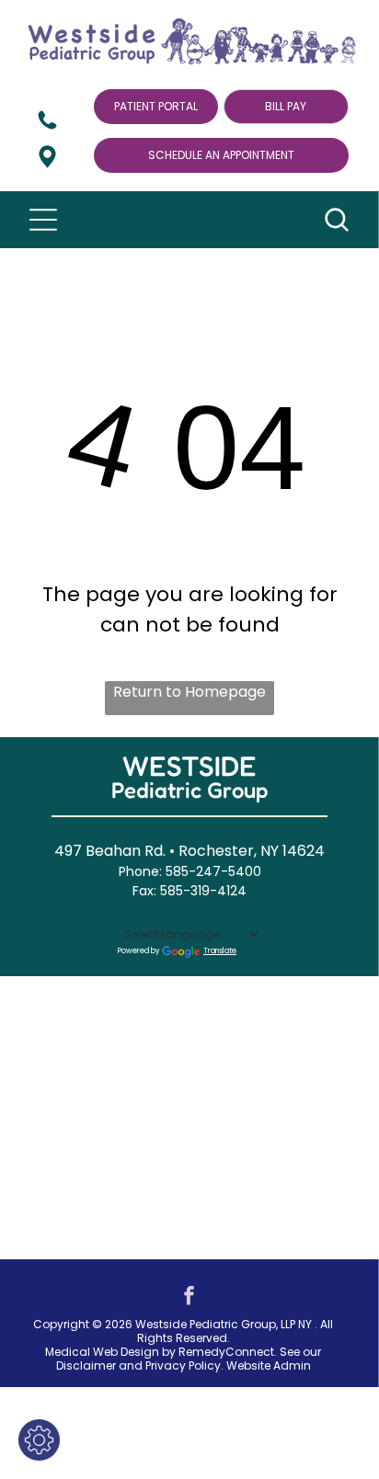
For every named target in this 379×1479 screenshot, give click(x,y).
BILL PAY (285, 106)
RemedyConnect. (227, 1352)
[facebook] (189, 1297)
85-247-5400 (217, 871)
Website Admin (268, 1365)
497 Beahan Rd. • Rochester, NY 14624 (189, 850)
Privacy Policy (183, 1365)
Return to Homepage (189, 691)
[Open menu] (43, 219)
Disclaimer (86, 1365)
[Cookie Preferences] (39, 1440)
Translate (219, 951)
